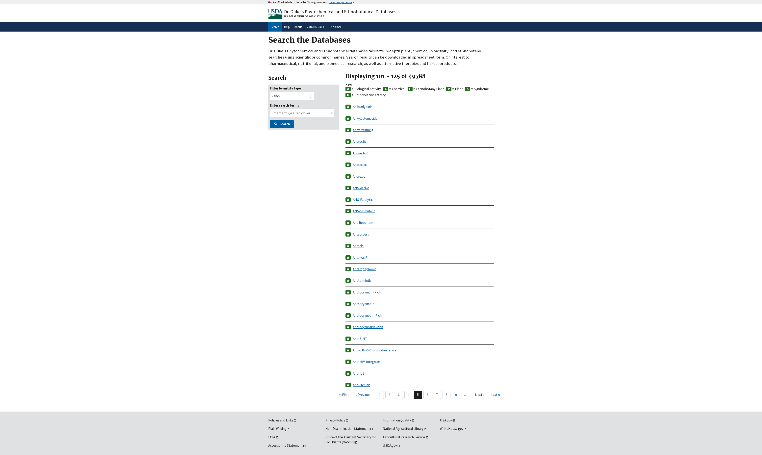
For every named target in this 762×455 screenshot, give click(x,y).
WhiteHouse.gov (451, 428)
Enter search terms (284, 105)
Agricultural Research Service (404, 437)
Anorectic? (360, 153)
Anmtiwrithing (363, 130)
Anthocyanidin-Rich (367, 292)
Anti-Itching (361, 385)
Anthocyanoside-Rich (368, 327)
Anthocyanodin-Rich (367, 315)
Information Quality (397, 420)
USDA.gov (390, 445)
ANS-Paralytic (363, 199)
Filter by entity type (285, 88)
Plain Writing (277, 428)
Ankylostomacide (365, 118)
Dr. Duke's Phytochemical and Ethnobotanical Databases (340, 11)
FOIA (271, 437)
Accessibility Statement (285, 445)
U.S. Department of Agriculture (304, 16)
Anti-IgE (358, 373)
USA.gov (446, 420)
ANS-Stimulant (364, 211)
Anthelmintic (362, 280)
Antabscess (361, 234)
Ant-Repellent (363, 222)
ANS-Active (361, 188)
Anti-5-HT (360, 339)
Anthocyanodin (363, 304)
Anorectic (360, 141)
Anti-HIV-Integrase (366, 362)
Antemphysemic (364, 269)
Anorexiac (360, 165)
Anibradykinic (362, 107)
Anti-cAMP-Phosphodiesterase (374, 350)
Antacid (358, 246)
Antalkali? (360, 257)
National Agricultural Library (403, 428)
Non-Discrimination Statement (347, 428)
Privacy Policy (335, 420)
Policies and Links (280, 420)
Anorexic (359, 176)
